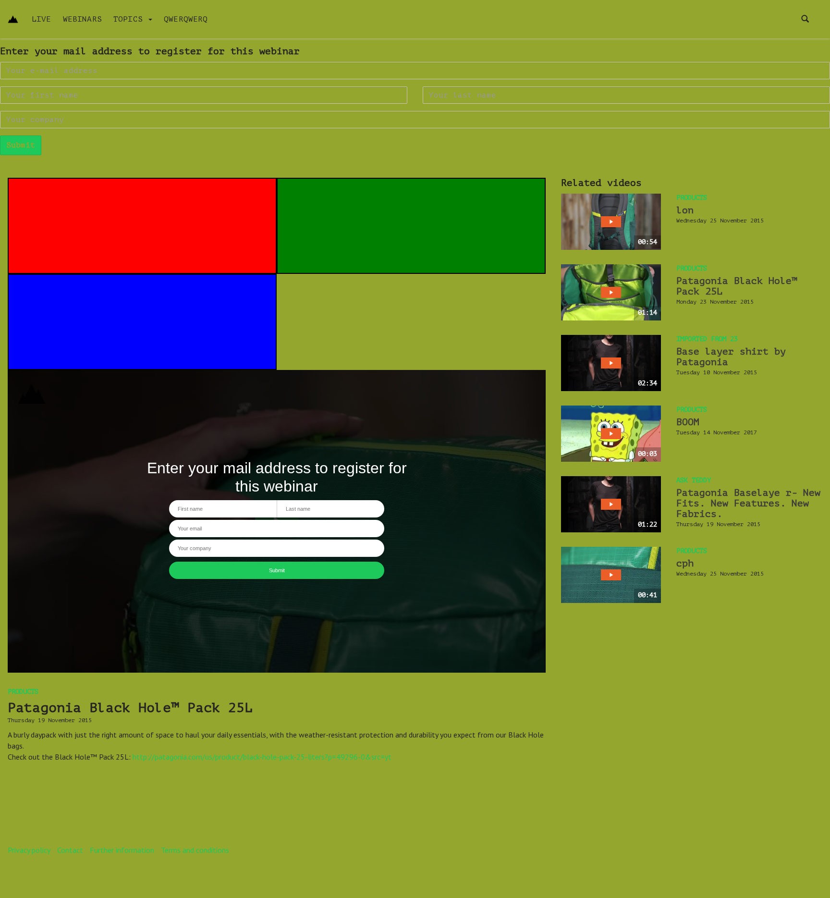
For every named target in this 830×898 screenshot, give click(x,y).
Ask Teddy (693, 480)
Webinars (82, 19)
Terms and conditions (195, 850)
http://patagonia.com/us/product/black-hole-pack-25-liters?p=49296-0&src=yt (262, 757)
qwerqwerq (186, 19)
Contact (70, 850)
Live (41, 19)
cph (685, 563)
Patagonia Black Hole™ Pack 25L (736, 286)
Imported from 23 (707, 339)
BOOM (687, 422)
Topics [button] (130, 19)
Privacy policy (29, 850)
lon (685, 210)
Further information (122, 850)
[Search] (805, 19)
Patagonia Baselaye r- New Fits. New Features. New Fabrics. (748, 503)
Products (23, 691)
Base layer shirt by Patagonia (731, 357)
